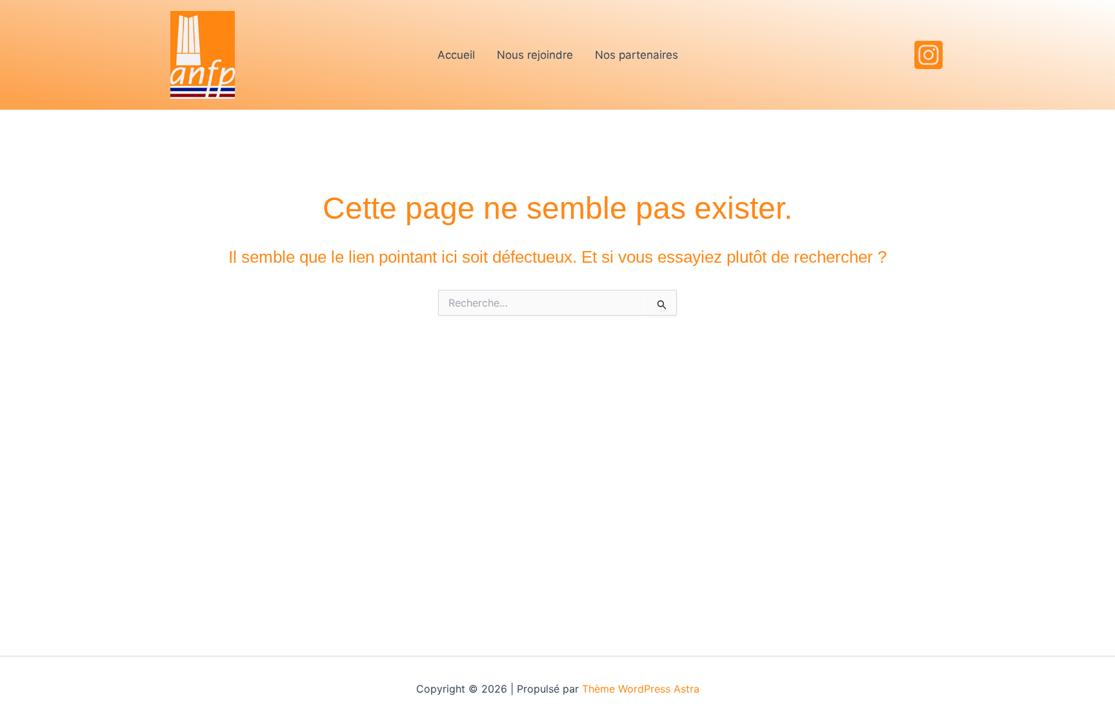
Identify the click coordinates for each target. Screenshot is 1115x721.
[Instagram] (928, 55)
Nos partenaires (636, 54)
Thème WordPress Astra (640, 688)
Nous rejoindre (535, 54)
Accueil (456, 54)
